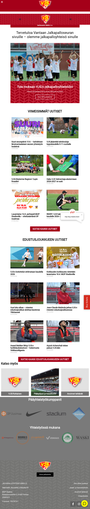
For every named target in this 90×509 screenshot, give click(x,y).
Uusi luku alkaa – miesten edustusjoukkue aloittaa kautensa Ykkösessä (25, 309)
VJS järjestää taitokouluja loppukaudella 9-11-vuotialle (59, 143)
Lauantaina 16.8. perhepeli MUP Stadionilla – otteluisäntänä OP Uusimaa (26, 216)
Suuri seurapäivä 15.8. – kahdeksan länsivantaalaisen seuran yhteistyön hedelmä (27, 144)
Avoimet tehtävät (81, 492)
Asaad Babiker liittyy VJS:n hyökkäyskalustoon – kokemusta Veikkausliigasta (24, 347)
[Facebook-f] (73, 504)
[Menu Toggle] (20, 19)
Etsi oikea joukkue (45, 97)
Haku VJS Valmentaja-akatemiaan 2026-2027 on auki (62, 180)
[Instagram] (79, 504)
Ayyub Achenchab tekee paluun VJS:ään (57, 346)
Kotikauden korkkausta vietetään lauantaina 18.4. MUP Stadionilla (61, 273)
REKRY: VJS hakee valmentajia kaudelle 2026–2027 (60, 215)
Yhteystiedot (83, 496)
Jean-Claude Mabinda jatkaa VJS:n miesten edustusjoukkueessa (62, 308)
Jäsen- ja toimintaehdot (78, 488)
